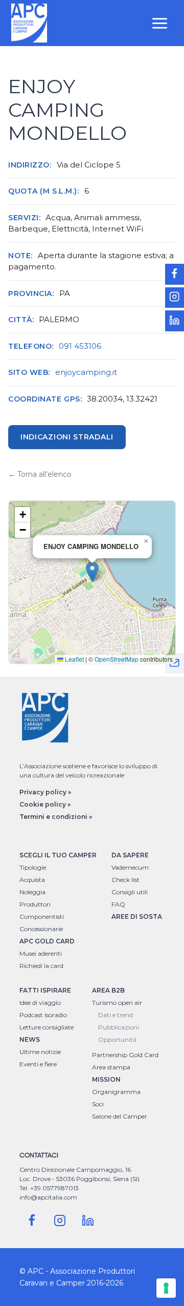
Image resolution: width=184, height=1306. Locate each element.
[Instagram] (60, 1220)
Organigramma (116, 1092)
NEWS (29, 1039)
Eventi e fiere (38, 1064)
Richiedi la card (41, 966)
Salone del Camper (119, 1116)
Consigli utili (129, 892)
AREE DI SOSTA (136, 916)
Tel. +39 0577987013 (49, 1188)
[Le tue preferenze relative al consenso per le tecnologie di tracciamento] (166, 1288)
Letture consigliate (46, 1027)
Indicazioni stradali (66, 436)
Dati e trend (115, 1015)
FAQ (118, 904)
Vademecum (130, 867)
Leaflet (73, 659)
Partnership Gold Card (125, 1055)
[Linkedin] (88, 1220)
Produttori (35, 904)
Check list (125, 879)
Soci (98, 1104)
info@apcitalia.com (48, 1197)
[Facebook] (31, 1220)
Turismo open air (117, 1002)
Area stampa (111, 1067)
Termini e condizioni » (55, 816)
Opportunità (117, 1039)
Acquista (32, 879)
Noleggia (32, 892)
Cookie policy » (45, 804)
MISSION (106, 1079)
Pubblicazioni (118, 1027)
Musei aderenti (40, 953)
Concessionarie (41, 929)
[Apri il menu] (160, 23)
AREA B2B (108, 990)
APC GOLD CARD (47, 941)
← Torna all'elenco (40, 474)
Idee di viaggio (40, 1002)
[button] (92, 571)
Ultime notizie (40, 1052)
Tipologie (32, 867)
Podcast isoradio (43, 1015)
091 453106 (80, 346)
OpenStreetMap (117, 659)
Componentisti (41, 916)
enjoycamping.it (86, 372)
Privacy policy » (45, 792)
